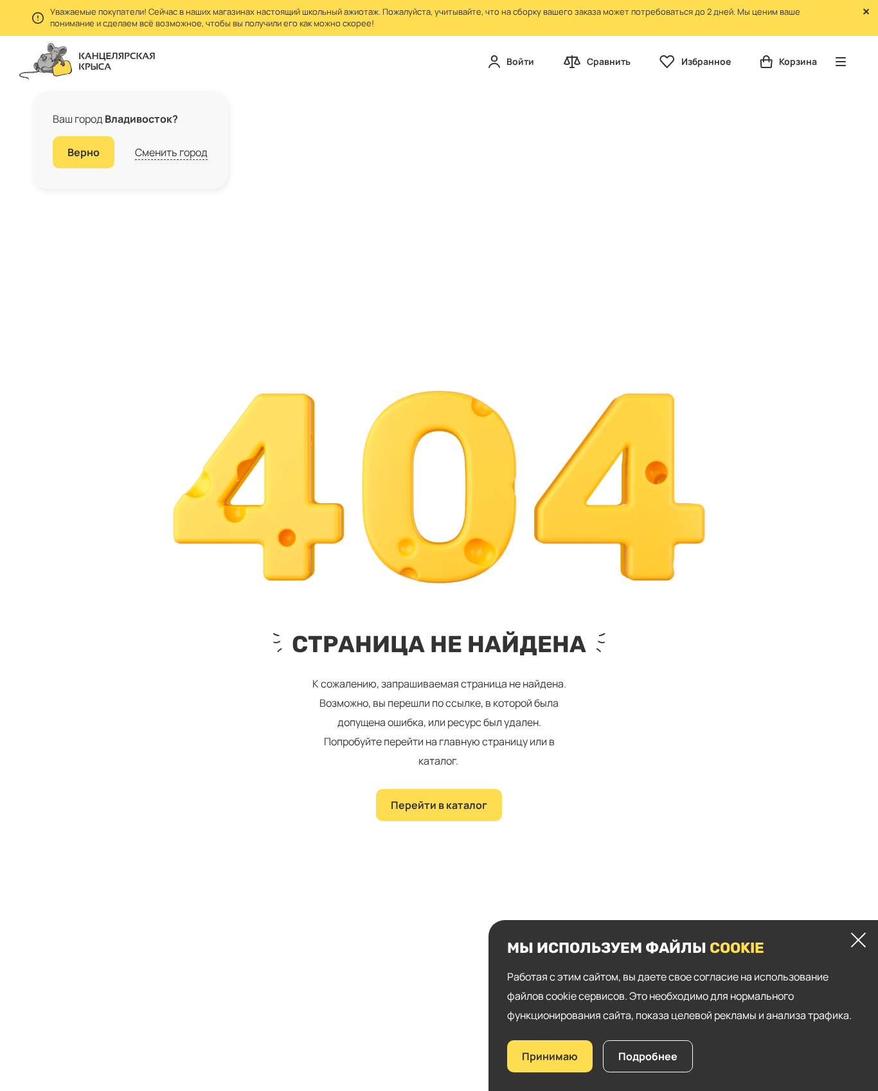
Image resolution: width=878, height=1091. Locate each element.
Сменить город (171, 152)
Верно (83, 152)
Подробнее (647, 1056)
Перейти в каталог (439, 805)
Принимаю (550, 1056)
